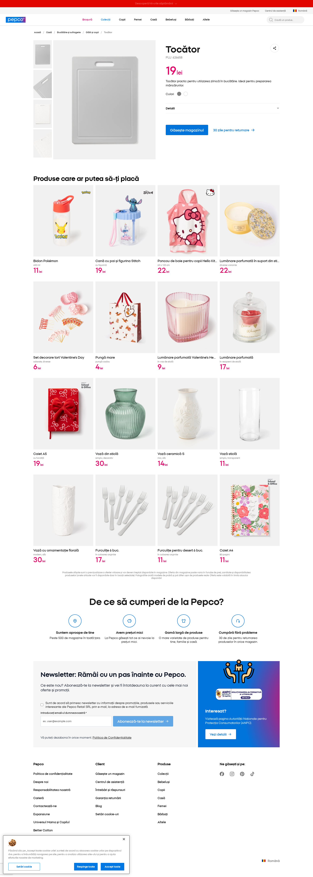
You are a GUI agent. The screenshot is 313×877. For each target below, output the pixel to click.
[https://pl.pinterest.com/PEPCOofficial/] (243, 774)
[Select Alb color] (185, 94)
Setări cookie (24, 866)
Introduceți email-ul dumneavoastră (64, 713)
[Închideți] (124, 839)
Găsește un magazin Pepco (244, 10)
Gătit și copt (92, 32)
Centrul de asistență (275, 10)
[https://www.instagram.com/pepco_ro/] (233, 774)
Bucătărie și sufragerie (69, 32)
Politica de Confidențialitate (112, 737)
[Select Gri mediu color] (179, 94)
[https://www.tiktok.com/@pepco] (253, 774)
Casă (49, 32)
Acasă (37, 32)
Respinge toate (86, 866)
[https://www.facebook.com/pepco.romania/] (223, 774)
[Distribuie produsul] (275, 48)
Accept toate (112, 866)
